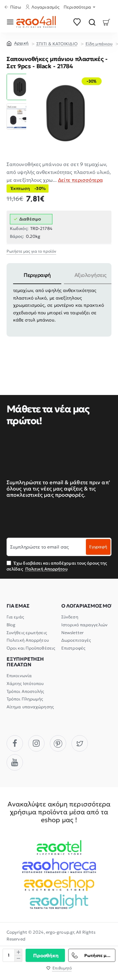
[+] (18, 952)
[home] (18, 43)
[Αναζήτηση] (92, 21)
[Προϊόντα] (11, 21)
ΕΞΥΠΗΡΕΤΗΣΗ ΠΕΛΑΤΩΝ (25, 661)
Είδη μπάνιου (99, 44)
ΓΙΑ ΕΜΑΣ (18, 606)
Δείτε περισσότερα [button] (80, 180)
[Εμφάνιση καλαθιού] (106, 21)
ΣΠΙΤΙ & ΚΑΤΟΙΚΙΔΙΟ (57, 44)
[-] (18, 958)
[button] (20, 76)
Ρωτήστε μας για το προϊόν (31, 251)
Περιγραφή (37, 275)
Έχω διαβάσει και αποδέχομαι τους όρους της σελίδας (57, 566)
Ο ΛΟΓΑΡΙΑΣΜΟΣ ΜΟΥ (87, 606)
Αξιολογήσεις (90, 275)
